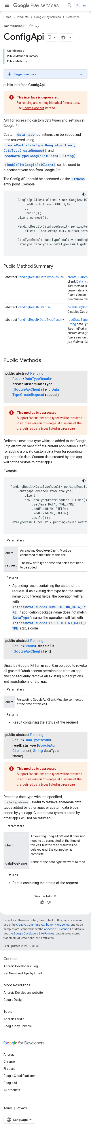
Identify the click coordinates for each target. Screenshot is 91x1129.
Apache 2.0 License (56, 929)
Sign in (81, 5)
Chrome (9, 1061)
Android (9, 1054)
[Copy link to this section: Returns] (22, 577)
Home (7, 17)
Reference (73, 17)
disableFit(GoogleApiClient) (29, 165)
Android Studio (14, 1019)
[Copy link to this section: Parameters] (28, 540)
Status (44, 307)
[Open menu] (7, 5)
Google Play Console (18, 1026)
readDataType (78, 319)
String (72, 324)
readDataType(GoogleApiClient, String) (40, 156)
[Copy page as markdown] (63, 37)
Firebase (9, 1068)
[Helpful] (30, 26)
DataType (68, 428)
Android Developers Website (23, 992)
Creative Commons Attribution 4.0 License (42, 924)
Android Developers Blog (21, 966)
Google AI (10, 1083)
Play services (44, 5)
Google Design (13, 999)
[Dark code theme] (83, 194)
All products (12, 1090)
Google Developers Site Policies (33, 933)
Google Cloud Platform (19, 1076)
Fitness (78, 179)
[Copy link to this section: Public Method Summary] (57, 266)
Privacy (22, 1108)
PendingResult (28, 277)
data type (26, 134)
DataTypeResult (51, 277)
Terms (8, 1108)
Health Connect (33, 108)
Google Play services (47, 17)
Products (22, 17)
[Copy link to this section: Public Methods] (45, 360)
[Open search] (69, 5)
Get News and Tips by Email (23, 973)
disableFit (74, 307)
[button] (45, 74)
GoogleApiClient (27, 389)
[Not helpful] (37, 26)
